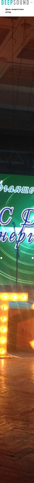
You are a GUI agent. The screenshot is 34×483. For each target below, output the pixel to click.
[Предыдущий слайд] (1, 258)
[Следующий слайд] (33, 258)
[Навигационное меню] (31, 2)
